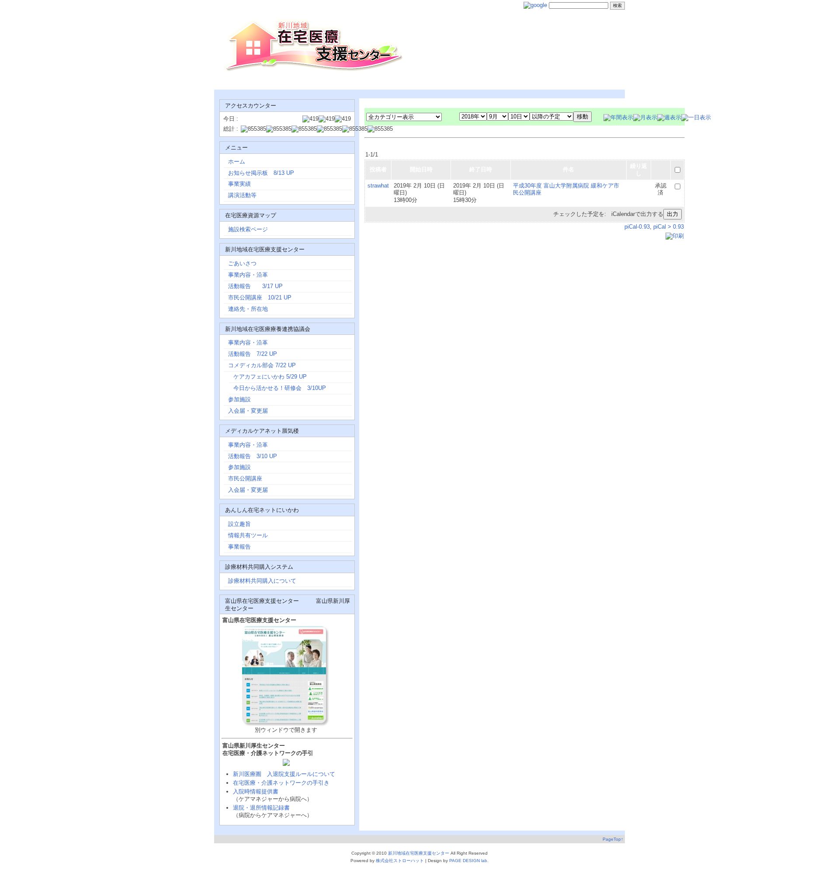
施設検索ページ (248, 229)
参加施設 (239, 399)
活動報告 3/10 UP (252, 456)
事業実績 (239, 184)
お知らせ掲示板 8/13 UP (261, 173)
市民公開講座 (245, 478)
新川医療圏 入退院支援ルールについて (284, 774)
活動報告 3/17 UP (255, 286)
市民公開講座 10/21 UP (259, 297)
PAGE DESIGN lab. (469, 860)
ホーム (236, 161)
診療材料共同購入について (262, 580)
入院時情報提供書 (255, 791)
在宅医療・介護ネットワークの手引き (281, 782)
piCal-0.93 (637, 226)
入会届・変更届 (262, 410)
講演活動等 (242, 195)
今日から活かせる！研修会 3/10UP (279, 388)
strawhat (378, 185)
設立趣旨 (239, 524)
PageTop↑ (613, 839)
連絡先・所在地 (248, 309)
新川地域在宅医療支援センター (418, 853)
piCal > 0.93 (668, 226)
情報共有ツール (248, 535)
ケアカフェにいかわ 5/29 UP (270, 376)
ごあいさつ (242, 263)
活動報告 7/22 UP (253, 354)
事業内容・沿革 (248, 274)
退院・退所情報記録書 (261, 807)
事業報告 (239, 546)
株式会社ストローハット (400, 860)
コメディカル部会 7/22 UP (263, 365)
